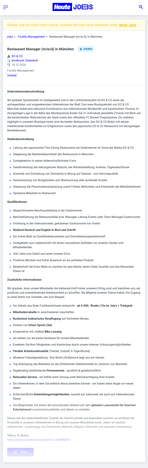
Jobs (9, 36)
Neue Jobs (127, 25)
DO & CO (17, 56)
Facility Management (31, 36)
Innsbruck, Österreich (25, 60)
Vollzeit (12, 75)
